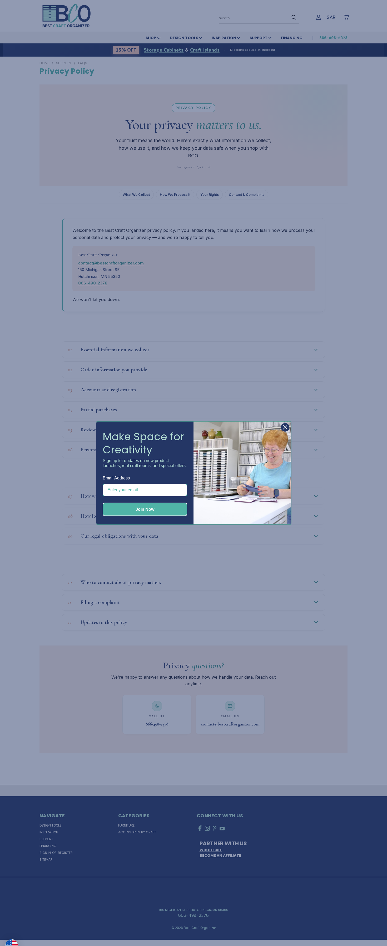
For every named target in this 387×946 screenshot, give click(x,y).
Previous (372, 929)
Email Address (116, 478)
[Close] (285, 427)
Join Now (145, 509)
